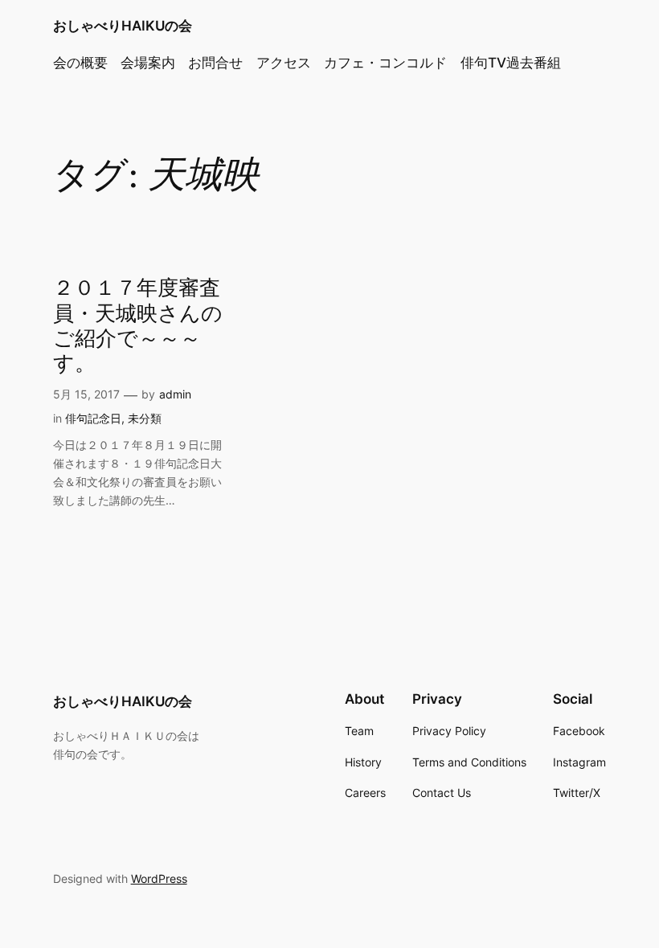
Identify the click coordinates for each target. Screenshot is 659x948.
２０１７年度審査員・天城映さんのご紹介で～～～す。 (138, 326)
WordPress (159, 878)
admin (175, 394)
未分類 (145, 418)
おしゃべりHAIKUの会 (122, 26)
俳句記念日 (93, 418)
